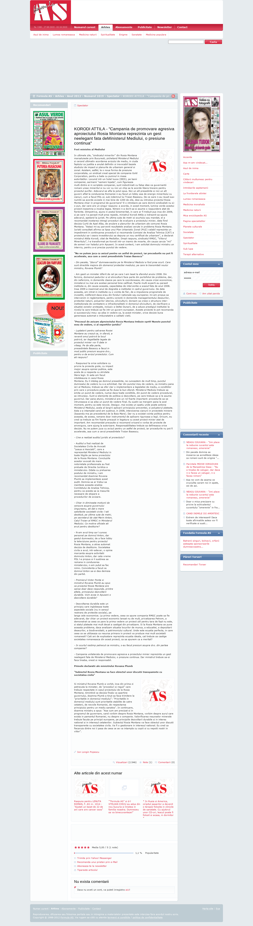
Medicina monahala (194, 204)
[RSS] (173, 96)
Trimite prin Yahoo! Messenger (94, 858)
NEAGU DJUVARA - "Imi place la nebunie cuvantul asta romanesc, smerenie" (203, 445)
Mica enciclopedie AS (195, 215)
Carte (186, 173)
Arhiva (105, 27)
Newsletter (164, 27)
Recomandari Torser (194, 564)
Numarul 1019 (94, 96)
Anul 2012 (74, 96)
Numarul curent (84, 27)
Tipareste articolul (87, 870)
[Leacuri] (49, 183)
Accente (187, 157)
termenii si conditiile (119, 917)
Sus (218, 908)
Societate (188, 232)
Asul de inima (41, 34)
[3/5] (82, 847)
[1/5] (75, 847)
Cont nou (191, 293)
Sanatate (137, 34)
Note (147, 762)
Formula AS (44, 96)
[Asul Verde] (49, 135)
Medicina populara (156, 34)
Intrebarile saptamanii (195, 187)
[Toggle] (218, 264)
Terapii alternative (193, 254)
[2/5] (78, 847)
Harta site (207, 908)
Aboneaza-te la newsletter (92, 866)
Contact (182, 27)
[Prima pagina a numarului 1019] (201, 124)
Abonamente (123, 27)
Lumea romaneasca (64, 34)
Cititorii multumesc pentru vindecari (197, 180)
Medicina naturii (88, 34)
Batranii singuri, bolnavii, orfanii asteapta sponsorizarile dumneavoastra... (201, 543)
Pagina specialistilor (194, 221)
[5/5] (88, 847)
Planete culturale (192, 226)
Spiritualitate (108, 34)
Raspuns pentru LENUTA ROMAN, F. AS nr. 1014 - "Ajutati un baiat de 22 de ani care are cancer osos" (88, 805)
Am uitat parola (211, 293)
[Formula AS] (50, 12)
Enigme (123, 34)
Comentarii (166, 762)
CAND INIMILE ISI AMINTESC (202, 513)
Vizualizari (126, 762)
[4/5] (85, 847)
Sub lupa (188, 248)
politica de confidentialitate (148, 917)
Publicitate (145, 27)
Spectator (113, 96)
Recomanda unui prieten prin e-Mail (97, 862)
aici (127, 889)
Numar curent (40, 908)
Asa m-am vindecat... (195, 162)
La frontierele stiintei (194, 193)
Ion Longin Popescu (88, 752)
